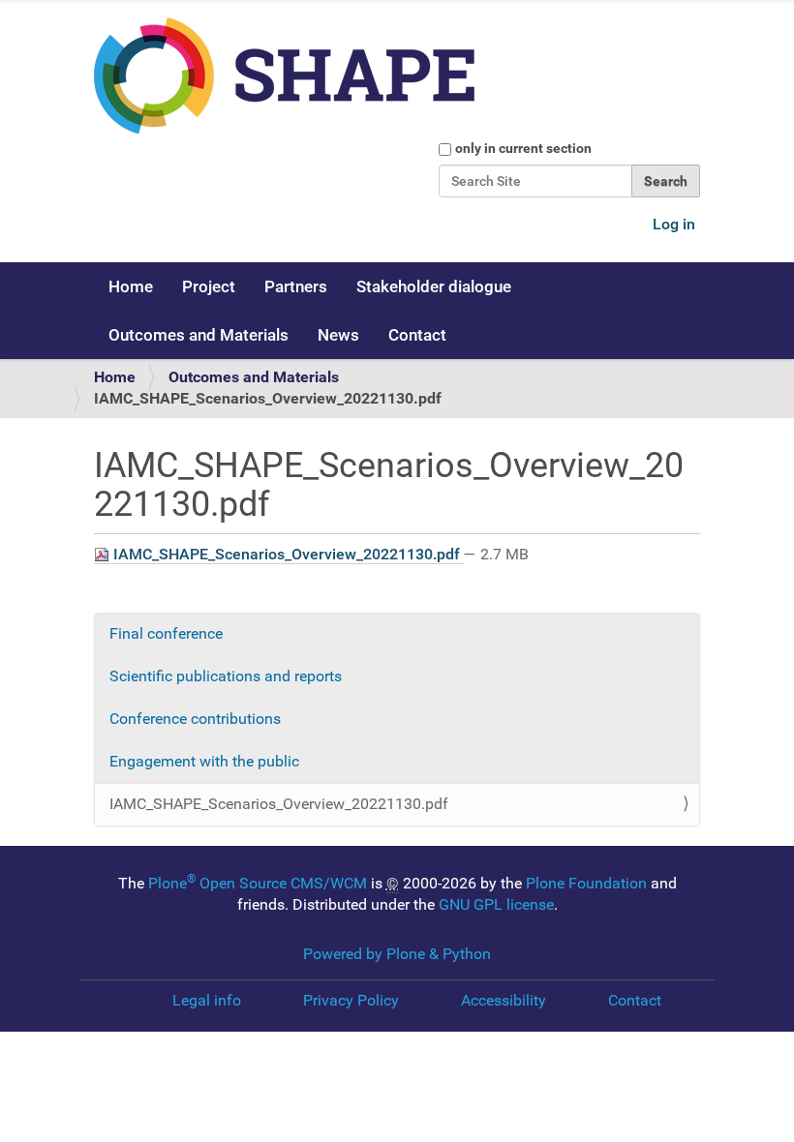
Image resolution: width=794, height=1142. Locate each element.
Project (208, 286)
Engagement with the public (204, 761)
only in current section (523, 148)
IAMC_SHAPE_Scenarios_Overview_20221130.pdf (286, 554)
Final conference (166, 633)
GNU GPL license (496, 904)
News (338, 335)
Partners (295, 286)
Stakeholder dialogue (433, 286)
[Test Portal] (363, 76)
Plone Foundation (586, 883)
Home (130, 286)
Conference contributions (195, 718)
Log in (674, 224)
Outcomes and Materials (198, 335)
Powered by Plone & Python (397, 954)
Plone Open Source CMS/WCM (257, 883)
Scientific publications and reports (225, 676)
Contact (417, 335)
